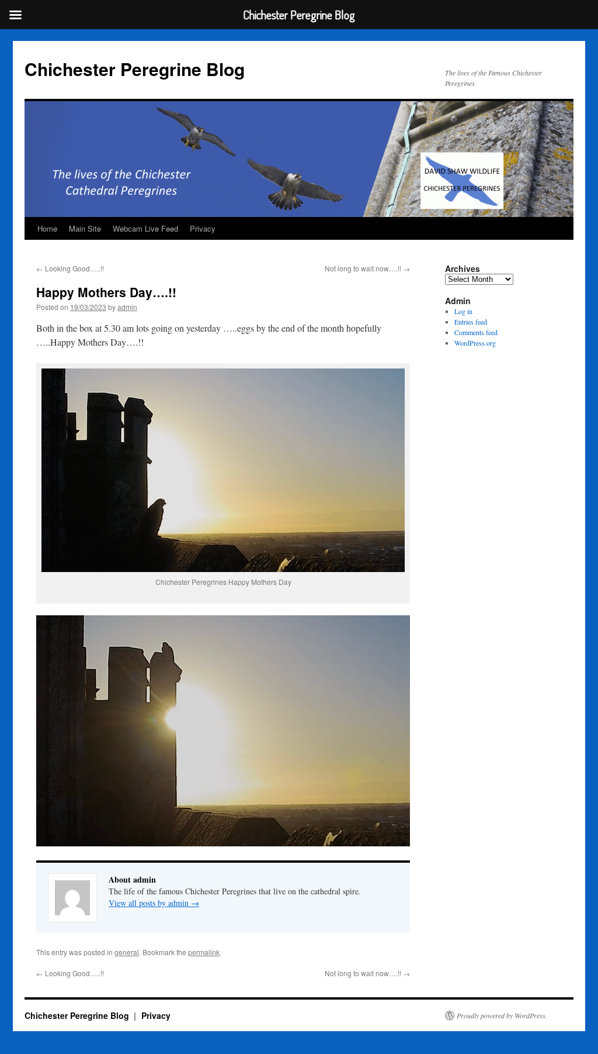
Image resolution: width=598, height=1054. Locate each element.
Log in (463, 311)
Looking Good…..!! (70, 268)
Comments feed (476, 332)
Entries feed (470, 321)
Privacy (202, 228)
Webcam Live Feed (145, 228)
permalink (204, 952)
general (126, 952)
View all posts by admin (154, 902)
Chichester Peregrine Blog (135, 68)
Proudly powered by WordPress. (502, 1015)
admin (127, 307)
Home (47, 228)
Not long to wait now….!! (367, 268)
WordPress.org (475, 342)
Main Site (85, 228)
